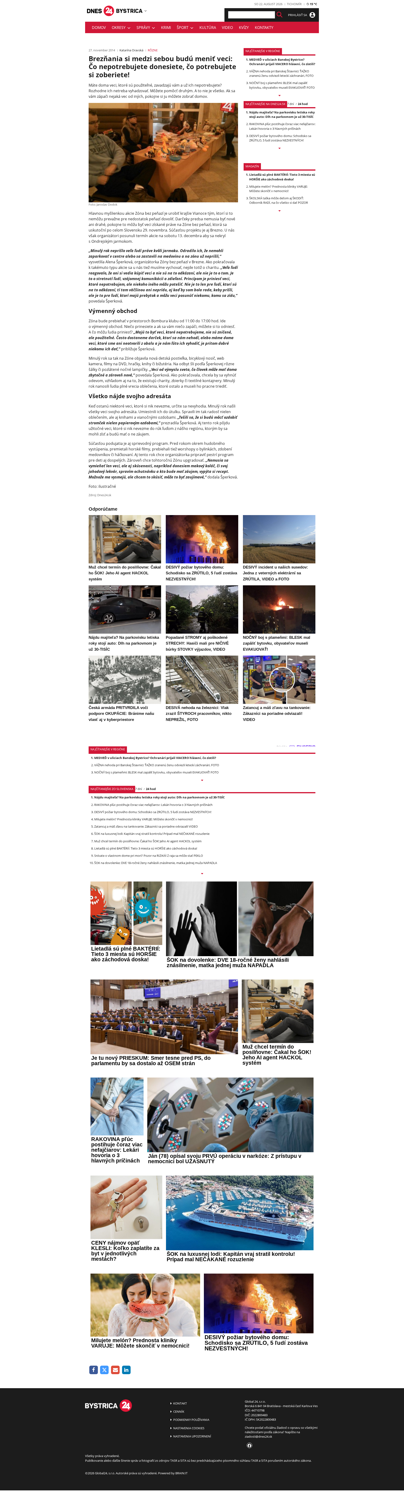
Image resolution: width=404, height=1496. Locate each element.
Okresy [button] (119, 27)
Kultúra (207, 27)
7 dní (290, 104)
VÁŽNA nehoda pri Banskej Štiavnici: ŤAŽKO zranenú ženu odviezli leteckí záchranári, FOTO (281, 73)
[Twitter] (105, 1370)
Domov (99, 27)
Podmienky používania (191, 1420)
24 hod (303, 104)
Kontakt (180, 1403)
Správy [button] (144, 27)
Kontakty (264, 27)
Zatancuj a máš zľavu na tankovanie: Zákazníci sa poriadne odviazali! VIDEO (146, 826)
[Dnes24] (129, 11)
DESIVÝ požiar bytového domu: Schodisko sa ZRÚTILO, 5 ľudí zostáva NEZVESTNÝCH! (280, 138)
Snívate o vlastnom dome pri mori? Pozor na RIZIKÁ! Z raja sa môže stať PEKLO (148, 855)
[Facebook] (94, 1370)
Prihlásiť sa (298, 15)
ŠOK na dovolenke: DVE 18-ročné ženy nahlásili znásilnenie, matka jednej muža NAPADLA (155, 863)
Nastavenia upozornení (192, 1436)
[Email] (115, 1370)
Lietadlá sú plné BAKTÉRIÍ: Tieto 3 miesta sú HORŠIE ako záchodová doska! (282, 176)
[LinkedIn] (126, 1370)
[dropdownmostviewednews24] (279, 148)
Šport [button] (183, 27)
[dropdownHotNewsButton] (279, 211)
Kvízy (244, 27)
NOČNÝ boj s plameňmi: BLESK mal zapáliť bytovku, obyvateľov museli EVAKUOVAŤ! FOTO (282, 85)
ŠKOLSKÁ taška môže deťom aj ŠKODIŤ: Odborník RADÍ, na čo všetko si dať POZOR (278, 200)
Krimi (166, 27)
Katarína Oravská (131, 50)
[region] (145, 11)
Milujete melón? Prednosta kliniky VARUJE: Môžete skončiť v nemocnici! (278, 188)
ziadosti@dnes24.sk (258, 1436)
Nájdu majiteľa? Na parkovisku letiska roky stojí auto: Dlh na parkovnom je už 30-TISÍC (282, 114)
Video (227, 27)
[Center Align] (279, 14)
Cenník (178, 1411)
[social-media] (248, 1446)
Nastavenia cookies (188, 1428)
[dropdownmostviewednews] (279, 96)
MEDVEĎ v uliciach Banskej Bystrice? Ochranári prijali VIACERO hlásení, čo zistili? (282, 61)
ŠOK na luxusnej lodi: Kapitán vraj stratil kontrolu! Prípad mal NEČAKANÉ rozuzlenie (151, 834)
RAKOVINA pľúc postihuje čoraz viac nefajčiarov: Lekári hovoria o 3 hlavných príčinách (282, 126)
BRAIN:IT (181, 1473)
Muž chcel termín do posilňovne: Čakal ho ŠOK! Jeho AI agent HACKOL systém (148, 841)
